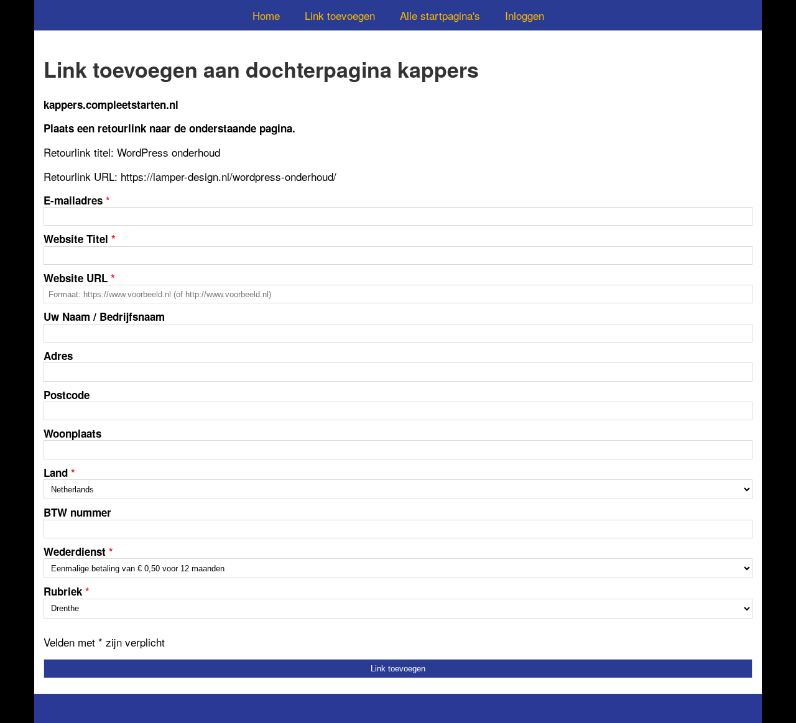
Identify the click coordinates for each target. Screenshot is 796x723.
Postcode (67, 394)
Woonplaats (72, 433)
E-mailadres (77, 200)
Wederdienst (78, 551)
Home (266, 15)
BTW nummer (77, 512)
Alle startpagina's (440, 15)
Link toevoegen (340, 15)
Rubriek (67, 591)
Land (59, 472)
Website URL (79, 277)
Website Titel (80, 238)
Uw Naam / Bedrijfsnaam (104, 316)
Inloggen (524, 15)
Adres (58, 355)
